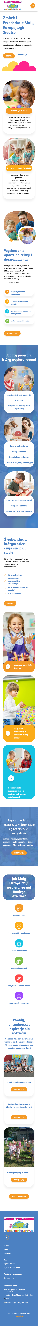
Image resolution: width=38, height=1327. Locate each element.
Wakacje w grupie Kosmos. (19, 1172)
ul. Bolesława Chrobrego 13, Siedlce (19, 1295)
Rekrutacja (22, 55)
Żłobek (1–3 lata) (19, 111)
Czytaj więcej (19, 1089)
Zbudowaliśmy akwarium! (19, 1082)
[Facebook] (7, 1237)
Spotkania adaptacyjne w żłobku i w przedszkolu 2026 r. (19, 1107)
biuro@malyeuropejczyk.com (17, 1303)
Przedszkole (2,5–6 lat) (19, 168)
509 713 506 (11, 1299)
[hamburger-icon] (32, 5)
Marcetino (19, 1316)
